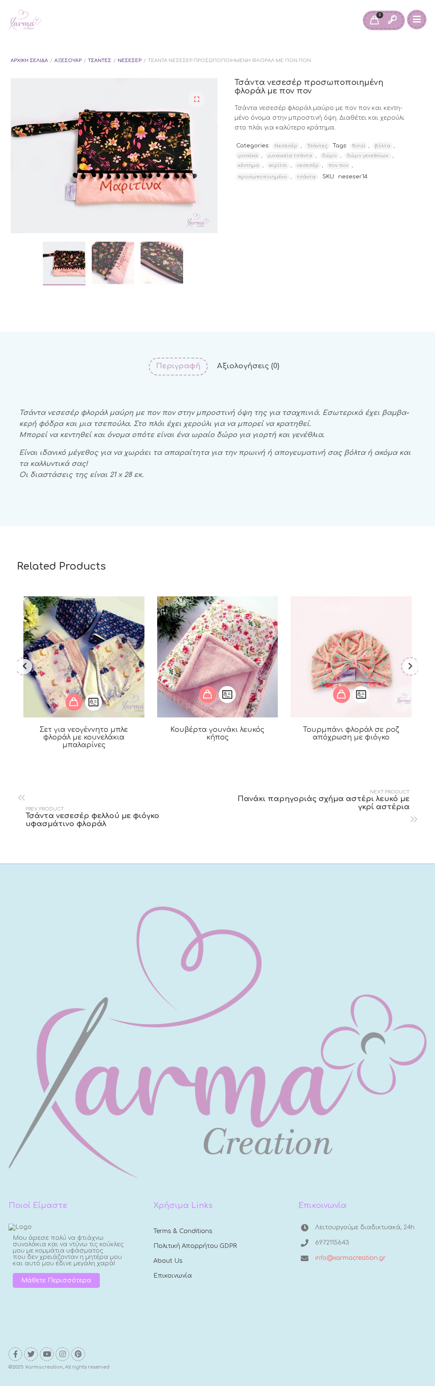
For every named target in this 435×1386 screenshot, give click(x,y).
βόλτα (382, 146)
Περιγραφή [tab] (178, 366)
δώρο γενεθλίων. (368, 155)
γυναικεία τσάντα (290, 155)
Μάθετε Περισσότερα (56, 1280)
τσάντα (306, 177)
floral (358, 146)
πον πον (338, 165)
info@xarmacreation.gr (350, 1258)
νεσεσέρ (308, 165)
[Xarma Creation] (24, 20)
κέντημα (248, 165)
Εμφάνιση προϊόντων (73, 702)
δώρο (329, 155)
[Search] (392, 20)
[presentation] (24, 666)
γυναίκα (248, 155)
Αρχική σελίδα (29, 60)
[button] (196, 99)
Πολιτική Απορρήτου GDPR (195, 1246)
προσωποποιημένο (262, 177)
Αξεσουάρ (68, 60)
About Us (168, 1261)
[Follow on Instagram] (62, 1354)
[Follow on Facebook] (15, 1354)
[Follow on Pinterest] (78, 1354)
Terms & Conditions (182, 1231)
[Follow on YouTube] (47, 1354)
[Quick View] (93, 702)
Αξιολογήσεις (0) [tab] (248, 366)
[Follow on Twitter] (31, 1354)
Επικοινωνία (172, 1276)
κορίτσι (278, 165)
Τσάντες (99, 60)
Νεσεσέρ (129, 60)
